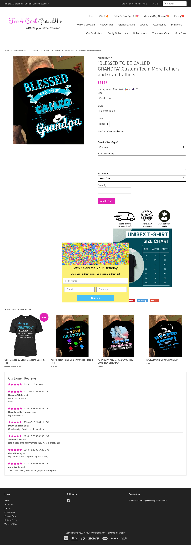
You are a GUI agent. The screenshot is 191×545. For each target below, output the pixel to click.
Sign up (95, 298)
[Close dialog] (126, 245)
